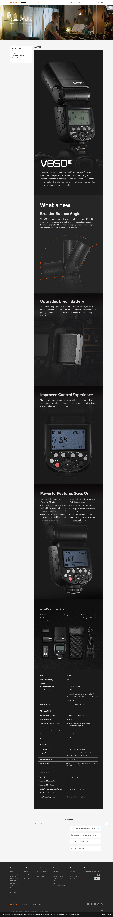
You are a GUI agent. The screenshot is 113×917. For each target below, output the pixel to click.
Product (37, 2)
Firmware (55, 871)
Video (25, 876)
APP (54, 881)
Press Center (73, 874)
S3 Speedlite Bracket (17, 57)
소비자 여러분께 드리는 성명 (55, 909)
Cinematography (28, 874)
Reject (109, 914)
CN (99, 2)
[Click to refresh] (97, 878)
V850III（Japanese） (78, 848)
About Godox (25, 904)
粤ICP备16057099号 (45, 911)
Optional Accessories (18, 55)
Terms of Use (32, 909)
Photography (27, 871)
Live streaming (27, 878)
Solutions (46, 2)
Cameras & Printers (15, 897)
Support (64, 2)
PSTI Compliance (66, 909)
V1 (12, 51)
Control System (14, 890)
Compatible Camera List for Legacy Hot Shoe (86, 835)
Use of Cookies (24, 909)
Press (40, 904)
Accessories (13, 894)
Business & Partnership (41, 874)
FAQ (54, 883)
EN (102, 2)
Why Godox (72, 871)
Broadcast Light (14, 878)
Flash (16, 23)
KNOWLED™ (13, 876)
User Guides (56, 874)
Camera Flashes (23, 23)
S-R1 (13, 60)
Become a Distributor (41, 876)
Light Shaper (13, 892)
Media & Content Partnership (42, 871)
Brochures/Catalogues (58, 876)
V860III (14, 53)
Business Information (42, 909)
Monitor (12, 887)
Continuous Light (14, 874)
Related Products (17, 48)
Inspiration (55, 2)
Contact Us (72, 878)
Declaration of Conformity (59, 885)
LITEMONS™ (13, 881)
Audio (11, 885)
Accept (103, 914)
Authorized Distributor (75, 876)
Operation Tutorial (57, 878)
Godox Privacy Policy (14, 909)
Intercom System (14, 883)
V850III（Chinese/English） (80, 842)
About (72, 2)
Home (12, 23)
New (80, 2)
